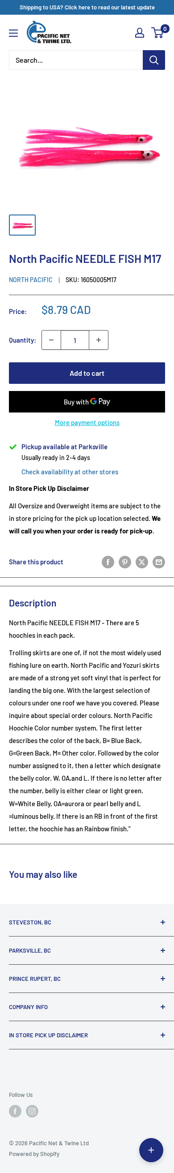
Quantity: (22, 340)
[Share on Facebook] (108, 561)
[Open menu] (13, 33)
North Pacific (31, 280)
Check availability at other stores (69, 472)
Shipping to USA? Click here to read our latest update (87, 7)
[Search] (154, 60)
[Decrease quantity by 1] (51, 340)
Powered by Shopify (34, 1153)
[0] (157, 32)
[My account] (139, 33)
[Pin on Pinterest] (125, 561)
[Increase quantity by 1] (98, 340)
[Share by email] (159, 561)
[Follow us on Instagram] (32, 1111)
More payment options (87, 422)
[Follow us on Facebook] (15, 1111)
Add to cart (87, 373)
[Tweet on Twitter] (142, 561)
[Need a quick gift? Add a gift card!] (151, 1150)
